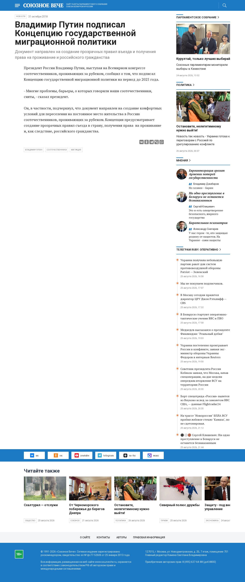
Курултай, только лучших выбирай (203, 59)
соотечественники (57, 150)
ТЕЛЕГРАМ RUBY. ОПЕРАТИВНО (197, 249)
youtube (84, 455)
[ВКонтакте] (141, 142)
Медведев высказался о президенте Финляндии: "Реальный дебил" (205, 332)
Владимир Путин (33, 150)
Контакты (103, 537)
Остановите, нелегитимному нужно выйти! (131, 509)
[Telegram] (151, 142)
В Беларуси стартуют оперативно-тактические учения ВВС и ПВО (203, 316)
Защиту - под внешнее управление (222, 507)
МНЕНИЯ (182, 160)
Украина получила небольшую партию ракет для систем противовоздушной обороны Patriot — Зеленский (201, 266)
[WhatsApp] (161, 142)
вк (37, 455)
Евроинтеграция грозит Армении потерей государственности (207, 174)
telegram (108, 455)
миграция (76, 150)
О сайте (85, 537)
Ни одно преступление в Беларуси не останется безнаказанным (206, 196)
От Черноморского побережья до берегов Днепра (87, 509)
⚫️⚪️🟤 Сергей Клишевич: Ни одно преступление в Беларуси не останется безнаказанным (205, 439)
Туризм (164, 521)
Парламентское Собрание (196, 17)
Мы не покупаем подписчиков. (201, 283)
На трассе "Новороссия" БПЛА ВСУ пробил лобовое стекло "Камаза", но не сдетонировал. (204, 419)
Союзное (75, 521)
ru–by (132, 455)
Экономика (212, 521)
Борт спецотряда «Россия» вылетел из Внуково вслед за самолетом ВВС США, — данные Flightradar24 (205, 400)
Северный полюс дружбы (179, 505)
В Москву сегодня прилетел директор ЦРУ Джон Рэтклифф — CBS (203, 299)
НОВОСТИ (20, 16)
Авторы (121, 537)
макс (156, 455)
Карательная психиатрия (208, 223)
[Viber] (156, 142)
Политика (184, 85)
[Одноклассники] (146, 142)
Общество (30, 521)
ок (61, 455)
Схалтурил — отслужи (41, 505)
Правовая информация (149, 537)
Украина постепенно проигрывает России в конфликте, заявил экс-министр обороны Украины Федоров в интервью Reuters (204, 351)
